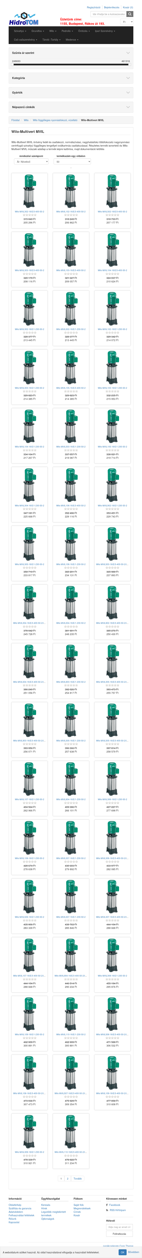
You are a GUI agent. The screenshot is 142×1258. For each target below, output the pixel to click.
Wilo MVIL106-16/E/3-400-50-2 (71, 505)
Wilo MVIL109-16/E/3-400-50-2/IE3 (112, 1093)
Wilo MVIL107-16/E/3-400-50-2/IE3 (29, 975)
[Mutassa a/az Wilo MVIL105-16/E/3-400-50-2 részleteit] (71, 367)
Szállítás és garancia (20, 1208)
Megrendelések (82, 1208)
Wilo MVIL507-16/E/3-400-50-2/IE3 (71, 1093)
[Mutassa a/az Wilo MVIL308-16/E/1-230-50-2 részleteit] (112, 955)
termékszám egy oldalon (71, 156)
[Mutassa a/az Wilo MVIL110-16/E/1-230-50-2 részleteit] (71, 1014)
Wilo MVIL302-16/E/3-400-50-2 (29, 211)
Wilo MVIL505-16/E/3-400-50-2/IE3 (112, 740)
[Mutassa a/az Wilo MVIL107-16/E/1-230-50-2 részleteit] (29, 779)
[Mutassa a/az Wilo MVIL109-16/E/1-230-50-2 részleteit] (29, 1014)
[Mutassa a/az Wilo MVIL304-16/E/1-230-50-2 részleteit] (29, 485)
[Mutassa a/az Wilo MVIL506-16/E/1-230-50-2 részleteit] (29, 896)
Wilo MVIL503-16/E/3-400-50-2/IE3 (112, 564)
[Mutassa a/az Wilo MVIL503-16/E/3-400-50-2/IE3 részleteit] (112, 544)
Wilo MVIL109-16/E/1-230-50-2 (29, 1034)
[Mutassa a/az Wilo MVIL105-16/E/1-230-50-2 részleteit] (112, 426)
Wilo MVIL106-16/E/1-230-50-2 (71, 564)
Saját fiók (79, 1205)
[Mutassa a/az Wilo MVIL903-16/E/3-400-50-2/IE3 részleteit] (29, 720)
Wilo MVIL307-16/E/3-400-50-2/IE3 (112, 916)
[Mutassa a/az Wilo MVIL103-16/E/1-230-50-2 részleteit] (112, 367)
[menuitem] (20, 31)
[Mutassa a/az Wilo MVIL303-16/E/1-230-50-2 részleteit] (29, 367)
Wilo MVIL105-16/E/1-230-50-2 (112, 446)
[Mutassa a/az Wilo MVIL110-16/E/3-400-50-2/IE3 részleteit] (71, 1131)
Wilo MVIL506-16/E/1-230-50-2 (29, 916)
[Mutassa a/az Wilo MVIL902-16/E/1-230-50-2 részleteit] (112, 485)
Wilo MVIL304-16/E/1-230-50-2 (29, 505)
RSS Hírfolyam (118, 1210)
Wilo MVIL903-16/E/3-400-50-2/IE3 (29, 740)
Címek (77, 1211)
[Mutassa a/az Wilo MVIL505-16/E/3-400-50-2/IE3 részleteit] (112, 720)
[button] (20, 31)
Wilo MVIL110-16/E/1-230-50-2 (71, 1034)
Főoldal (15, 120)
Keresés (45, 1205)
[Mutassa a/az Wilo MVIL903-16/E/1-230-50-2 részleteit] (71, 661)
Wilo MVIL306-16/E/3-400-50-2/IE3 (112, 858)
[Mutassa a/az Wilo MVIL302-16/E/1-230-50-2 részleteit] (29, 308)
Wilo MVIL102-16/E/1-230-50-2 (112, 329)
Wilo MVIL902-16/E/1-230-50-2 (112, 505)
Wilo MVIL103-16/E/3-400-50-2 (71, 270)
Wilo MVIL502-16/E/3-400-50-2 (112, 211)
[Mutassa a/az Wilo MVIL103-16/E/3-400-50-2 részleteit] (71, 250)
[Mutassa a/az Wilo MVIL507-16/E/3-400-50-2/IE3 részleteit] (71, 1072)
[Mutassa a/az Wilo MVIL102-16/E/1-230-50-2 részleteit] (112, 308)
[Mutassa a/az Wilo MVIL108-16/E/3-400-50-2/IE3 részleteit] (29, 1072)
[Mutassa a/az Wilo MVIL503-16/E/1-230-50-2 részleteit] (71, 426)
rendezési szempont (31, 156)
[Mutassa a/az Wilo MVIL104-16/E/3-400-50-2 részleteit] (112, 250)
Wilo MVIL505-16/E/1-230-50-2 (71, 740)
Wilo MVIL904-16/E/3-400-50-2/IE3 (71, 975)
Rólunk (12, 1218)
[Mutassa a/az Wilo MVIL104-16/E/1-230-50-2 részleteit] (29, 426)
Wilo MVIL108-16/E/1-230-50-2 (29, 858)
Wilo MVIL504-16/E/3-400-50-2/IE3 (29, 681)
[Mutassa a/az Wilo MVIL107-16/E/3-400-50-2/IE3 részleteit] (29, 955)
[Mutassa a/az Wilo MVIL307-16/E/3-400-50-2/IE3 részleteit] (112, 896)
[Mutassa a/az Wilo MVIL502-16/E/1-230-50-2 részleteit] (71, 308)
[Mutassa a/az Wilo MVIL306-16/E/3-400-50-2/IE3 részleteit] (112, 837)
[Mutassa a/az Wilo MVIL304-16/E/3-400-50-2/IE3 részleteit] (29, 602)
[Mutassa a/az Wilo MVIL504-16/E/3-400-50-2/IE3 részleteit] (29, 661)
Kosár (77, 1215)
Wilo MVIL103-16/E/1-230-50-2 (112, 387)
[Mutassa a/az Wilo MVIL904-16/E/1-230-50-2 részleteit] (71, 779)
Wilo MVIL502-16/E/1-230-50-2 (71, 329)
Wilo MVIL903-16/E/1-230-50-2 (71, 681)
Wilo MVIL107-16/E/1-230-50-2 (29, 799)
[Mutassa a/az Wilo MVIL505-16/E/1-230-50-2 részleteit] (71, 720)
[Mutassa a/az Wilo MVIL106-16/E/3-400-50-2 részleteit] (71, 485)
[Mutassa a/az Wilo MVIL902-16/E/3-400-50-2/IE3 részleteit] (112, 602)
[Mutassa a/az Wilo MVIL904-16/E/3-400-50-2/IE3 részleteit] (71, 955)
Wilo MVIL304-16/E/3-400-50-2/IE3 (29, 622)
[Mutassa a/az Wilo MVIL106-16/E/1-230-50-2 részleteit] (71, 544)
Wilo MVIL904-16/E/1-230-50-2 (71, 799)
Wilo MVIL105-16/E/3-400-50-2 (71, 387)
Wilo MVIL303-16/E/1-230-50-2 (29, 387)
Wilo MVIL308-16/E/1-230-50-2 (112, 975)
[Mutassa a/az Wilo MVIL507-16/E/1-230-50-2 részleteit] (71, 896)
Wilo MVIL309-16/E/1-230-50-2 (29, 1151)
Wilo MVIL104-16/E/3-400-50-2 (112, 270)
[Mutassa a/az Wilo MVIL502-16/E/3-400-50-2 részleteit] (112, 191)
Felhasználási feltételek (21, 1215)
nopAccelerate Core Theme (118, 1246)
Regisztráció (93, 7)
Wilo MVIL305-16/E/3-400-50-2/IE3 (112, 681)
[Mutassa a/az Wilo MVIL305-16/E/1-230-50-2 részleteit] (29, 544)
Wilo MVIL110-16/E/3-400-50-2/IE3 (71, 1151)
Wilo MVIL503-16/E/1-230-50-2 (71, 446)
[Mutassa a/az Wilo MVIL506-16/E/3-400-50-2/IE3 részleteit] (112, 1014)
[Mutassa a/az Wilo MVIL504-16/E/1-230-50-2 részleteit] (71, 602)
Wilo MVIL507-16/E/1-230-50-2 (71, 916)
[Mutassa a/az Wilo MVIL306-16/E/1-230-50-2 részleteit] (112, 779)
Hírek (44, 1208)
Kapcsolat (14, 1222)
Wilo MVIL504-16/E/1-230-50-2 (71, 622)
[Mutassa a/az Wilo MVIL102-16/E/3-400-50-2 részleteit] (71, 191)
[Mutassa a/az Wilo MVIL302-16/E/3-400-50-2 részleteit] (29, 191)
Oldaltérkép (15, 1205)
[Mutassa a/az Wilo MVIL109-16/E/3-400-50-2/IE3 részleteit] (112, 1072)
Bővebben (133, 1252)
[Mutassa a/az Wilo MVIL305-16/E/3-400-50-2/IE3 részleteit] (112, 661)
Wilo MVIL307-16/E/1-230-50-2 (71, 858)
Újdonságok (47, 1218)
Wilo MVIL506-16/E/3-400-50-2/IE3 (112, 1034)
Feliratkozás (119, 1233)
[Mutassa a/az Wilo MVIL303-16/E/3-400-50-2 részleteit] (29, 250)
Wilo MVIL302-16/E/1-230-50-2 (29, 329)
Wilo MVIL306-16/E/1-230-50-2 (112, 799)
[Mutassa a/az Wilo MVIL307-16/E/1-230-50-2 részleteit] (71, 837)
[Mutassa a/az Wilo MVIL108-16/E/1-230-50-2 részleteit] (29, 837)
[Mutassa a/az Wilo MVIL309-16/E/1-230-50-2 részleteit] (29, 1131)
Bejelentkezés (111, 7)
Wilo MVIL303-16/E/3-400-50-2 (29, 270)
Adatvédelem (16, 1211)
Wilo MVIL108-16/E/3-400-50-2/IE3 (29, 1093)
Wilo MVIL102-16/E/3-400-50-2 (71, 211)
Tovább (78, 1178)
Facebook (114, 1205)
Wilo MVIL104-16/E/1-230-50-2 (29, 446)
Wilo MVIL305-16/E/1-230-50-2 (29, 564)
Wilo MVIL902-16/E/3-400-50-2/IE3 (112, 622)
